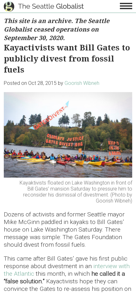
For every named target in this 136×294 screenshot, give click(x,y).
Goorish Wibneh (82, 83)
